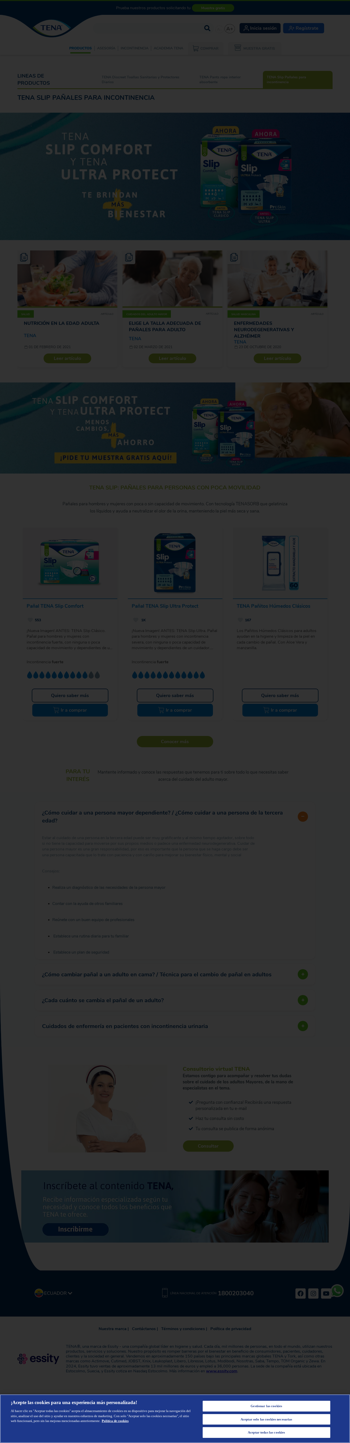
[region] (175, 1418)
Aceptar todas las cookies (266, 1432)
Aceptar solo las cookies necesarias (266, 1419)
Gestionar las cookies (266, 1406)
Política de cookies (115, 1421)
